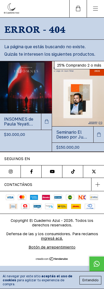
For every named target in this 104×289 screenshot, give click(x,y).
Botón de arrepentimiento (52, 247)
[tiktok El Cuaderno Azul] (72, 171)
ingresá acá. (52, 238)
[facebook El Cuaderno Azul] (31, 171)
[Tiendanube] (52, 259)
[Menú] (95, 8)
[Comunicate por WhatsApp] (96, 263)
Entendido (90, 280)
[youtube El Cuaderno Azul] (52, 171)
